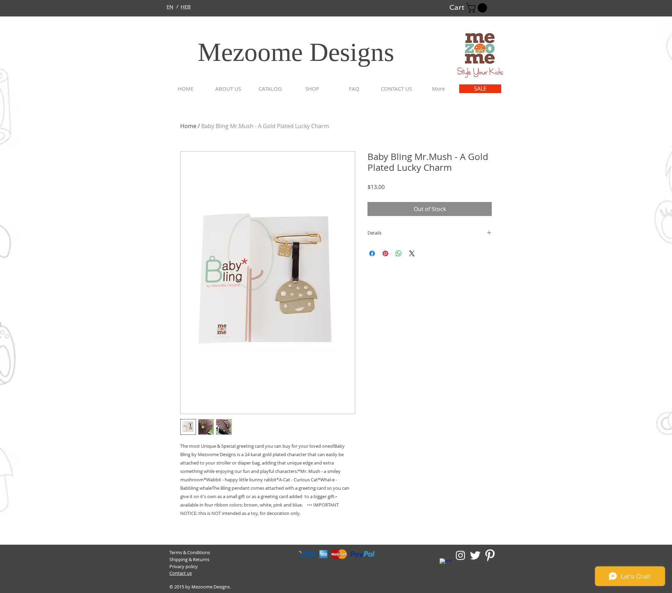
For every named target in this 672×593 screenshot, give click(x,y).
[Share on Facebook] (372, 253)
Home (188, 126)
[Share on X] (412, 253)
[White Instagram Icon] (460, 555)
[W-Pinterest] (490, 555)
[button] (477, 8)
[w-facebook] (446, 564)
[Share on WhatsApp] (398, 253)
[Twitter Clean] (475, 555)
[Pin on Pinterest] (385, 253)
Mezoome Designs (279, 52)
